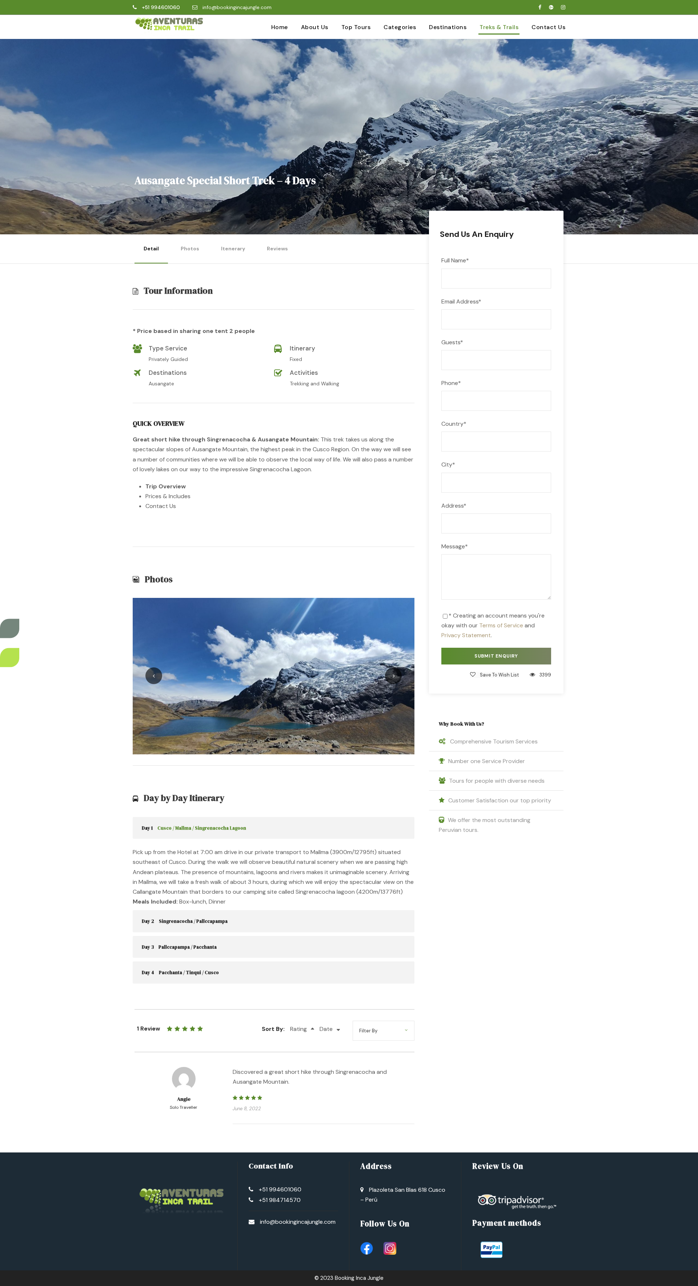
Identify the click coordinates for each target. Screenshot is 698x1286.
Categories (400, 27)
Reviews (277, 248)
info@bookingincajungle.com (237, 7)
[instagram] (563, 7)
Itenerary (233, 248)
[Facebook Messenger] (9, 657)
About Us (314, 27)
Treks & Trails (499, 27)
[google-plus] (551, 7)
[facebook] (539, 7)
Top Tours (356, 27)
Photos (190, 248)
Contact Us (548, 27)
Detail (151, 248)
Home (279, 27)
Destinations (447, 27)
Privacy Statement (466, 635)
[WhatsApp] (2, 643)
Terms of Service (501, 625)
